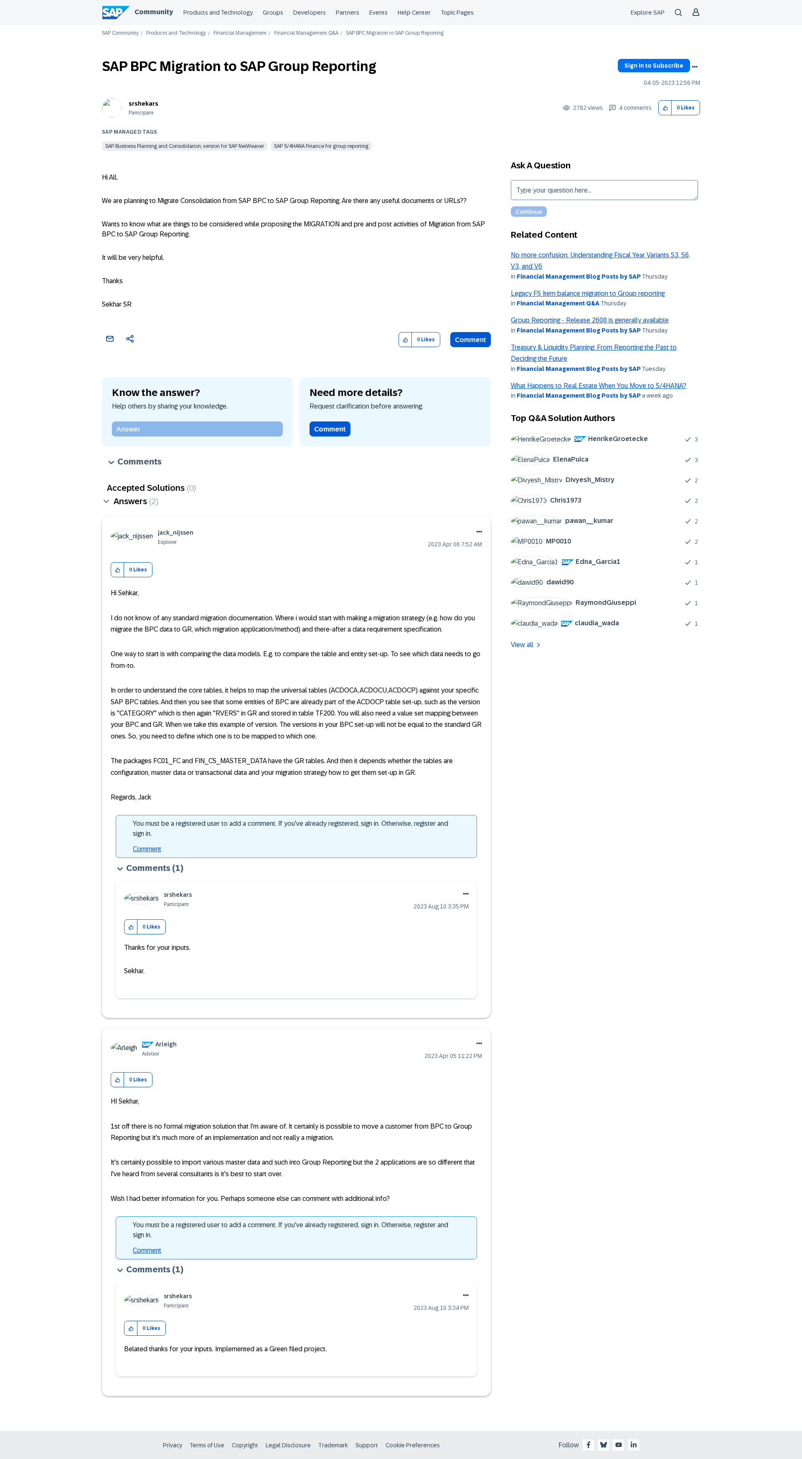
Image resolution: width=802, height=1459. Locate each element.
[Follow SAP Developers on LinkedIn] (633, 1444)
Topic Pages (457, 12)
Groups (273, 12)
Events (378, 12)
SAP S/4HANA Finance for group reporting (321, 146)
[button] (665, 108)
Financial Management (239, 33)
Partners (347, 12)
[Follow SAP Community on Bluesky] (603, 1444)
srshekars (143, 103)
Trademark (333, 1445)
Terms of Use (207, 1445)
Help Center (414, 12)
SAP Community (120, 33)
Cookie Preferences (413, 1445)
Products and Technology (218, 12)
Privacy (172, 1445)
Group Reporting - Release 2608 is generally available (590, 320)
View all (522, 644)
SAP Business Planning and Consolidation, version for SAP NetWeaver (184, 146)
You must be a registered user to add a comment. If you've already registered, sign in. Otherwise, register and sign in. (290, 828)
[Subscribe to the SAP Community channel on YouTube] (618, 1444)
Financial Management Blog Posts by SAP (579, 276)
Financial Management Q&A (306, 33)
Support (366, 1445)
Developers (309, 12)
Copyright (245, 1445)
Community (154, 11)
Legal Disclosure (288, 1445)
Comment (470, 339)
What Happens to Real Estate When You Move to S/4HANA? (598, 385)
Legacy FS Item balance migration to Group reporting (588, 293)
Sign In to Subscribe (653, 65)
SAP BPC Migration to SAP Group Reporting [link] (395, 33)
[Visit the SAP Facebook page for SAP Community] (588, 1444)
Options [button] (694, 66)
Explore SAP (648, 12)
